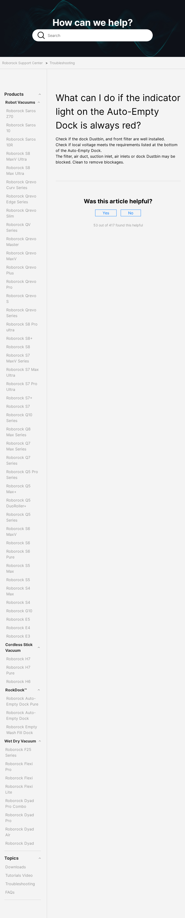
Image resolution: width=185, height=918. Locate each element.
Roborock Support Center (22, 63)
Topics (11, 858)
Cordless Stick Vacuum (19, 647)
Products (14, 94)
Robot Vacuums (20, 102)
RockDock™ (16, 689)
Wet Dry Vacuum (20, 741)
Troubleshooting (62, 63)
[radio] (106, 213)
